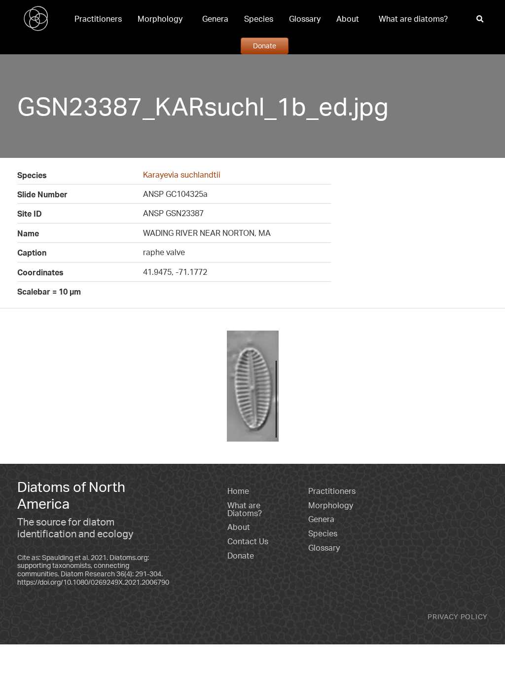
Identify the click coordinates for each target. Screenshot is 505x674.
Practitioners (98, 19)
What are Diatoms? (244, 509)
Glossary (305, 19)
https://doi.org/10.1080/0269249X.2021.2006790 (93, 582)
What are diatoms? (413, 19)
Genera (215, 19)
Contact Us (247, 541)
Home (238, 491)
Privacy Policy (458, 616)
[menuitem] (98, 18)
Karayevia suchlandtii (181, 175)
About (347, 19)
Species (258, 19)
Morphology (160, 19)
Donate (264, 45)
